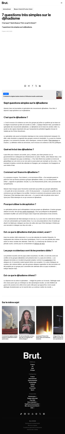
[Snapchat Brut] (32, 413)
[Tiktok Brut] (21, 413)
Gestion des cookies (32, 429)
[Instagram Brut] (24, 413)
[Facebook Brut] (36, 413)
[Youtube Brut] (28, 413)
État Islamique (53, 140)
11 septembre (47, 260)
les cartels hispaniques (27, 211)
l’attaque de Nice (39, 243)
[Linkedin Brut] (44, 413)
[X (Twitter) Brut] (40, 413)
